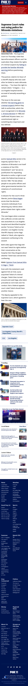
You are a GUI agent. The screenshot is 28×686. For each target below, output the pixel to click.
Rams (14, 507)
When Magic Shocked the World (4, 556)
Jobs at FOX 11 (5, 635)
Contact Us (4, 650)
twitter (11, 667)
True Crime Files (5, 546)
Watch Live (20, 2)
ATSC (2, 646)
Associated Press (14, 33)
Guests (3, 507)
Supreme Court (22, 33)
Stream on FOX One (16, 625)
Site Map (3, 654)
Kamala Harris (16, 590)
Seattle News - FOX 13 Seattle (16, 619)
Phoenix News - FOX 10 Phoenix (17, 616)
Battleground (16, 592)
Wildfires (15, 499)
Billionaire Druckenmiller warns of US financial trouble (9, 462)
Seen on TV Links (5, 515)
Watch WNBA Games (16, 655)
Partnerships (4, 652)
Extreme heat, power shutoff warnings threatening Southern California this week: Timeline (16, 400)
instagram (14, 667)
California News (5, 486)
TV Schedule (4, 631)
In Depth (3, 541)
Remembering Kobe (4, 572)
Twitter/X (3, 592)
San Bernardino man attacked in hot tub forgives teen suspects (17, 391)
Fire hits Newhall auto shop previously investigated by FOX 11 (18, 367)
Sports (15, 505)
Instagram (3, 585)
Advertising (4, 637)
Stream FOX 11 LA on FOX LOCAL (12, 346)
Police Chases (4, 488)
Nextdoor (3, 590)
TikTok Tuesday (5, 518)
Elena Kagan (17, 198)
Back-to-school (5, 513)
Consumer (3, 494)
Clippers (15, 513)
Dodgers (15, 515)
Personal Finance (5, 613)
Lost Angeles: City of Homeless (5, 549)
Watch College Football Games (17, 632)
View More (22, 426)
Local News (5, 426)
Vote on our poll (5, 517)
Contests (3, 626)
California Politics (17, 581)
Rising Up (3, 564)
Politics (3, 498)
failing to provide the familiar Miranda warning (13, 67)
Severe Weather (17, 497)
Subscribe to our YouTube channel (12, 409)
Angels (14, 517)
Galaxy (14, 529)
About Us (4, 624)
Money (3, 607)
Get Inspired (4, 563)
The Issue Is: (4, 539)
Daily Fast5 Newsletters (4, 602)
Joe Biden (15, 587)
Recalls (3, 496)
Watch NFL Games (15, 629)
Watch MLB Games (16, 635)
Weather (16, 482)
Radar (14, 488)
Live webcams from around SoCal (16, 549)
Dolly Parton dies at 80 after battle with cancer (8, 455)
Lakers (14, 511)
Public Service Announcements (5, 643)
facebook (8, 667)
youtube (17, 667)
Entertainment (4, 492)
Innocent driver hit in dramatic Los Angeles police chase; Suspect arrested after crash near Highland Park (9, 444)
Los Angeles (12, 338)
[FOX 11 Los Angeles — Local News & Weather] (5, 2)
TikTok (3, 587)
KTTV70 (3, 575)
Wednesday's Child (4, 543)
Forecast (15, 484)
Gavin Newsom (16, 589)
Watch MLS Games (16, 658)
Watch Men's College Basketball (16, 646)
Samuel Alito (11, 159)
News (3, 482)
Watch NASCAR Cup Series (17, 639)
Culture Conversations (4, 569)
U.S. (3, 338)
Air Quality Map (16, 490)
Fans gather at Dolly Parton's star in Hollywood (9, 469)
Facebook (3, 583)
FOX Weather (16, 501)
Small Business (5, 611)
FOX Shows (4, 633)
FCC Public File (5, 639)
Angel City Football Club (16, 526)
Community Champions (4, 552)
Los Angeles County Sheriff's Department (12, 332)
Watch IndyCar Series (16, 642)
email (20, 667)
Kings (14, 520)
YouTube (3, 589)
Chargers (15, 509)
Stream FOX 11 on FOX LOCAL (16, 540)
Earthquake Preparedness (16, 494)
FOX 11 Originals (5, 537)
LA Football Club (17, 524)
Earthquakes (16, 492)
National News (5, 490)
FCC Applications (5, 641)
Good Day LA (5, 505)
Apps (14, 546)
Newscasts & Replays (16, 543)
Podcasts (3, 599)
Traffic (14, 486)
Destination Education (4, 560)
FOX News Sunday (4, 500)
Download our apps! (4, 597)
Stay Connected (5, 580)
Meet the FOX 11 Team (5, 629)
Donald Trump (16, 585)
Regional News (16, 608)
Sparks (14, 531)
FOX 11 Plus (4, 648)
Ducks (14, 522)
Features (4, 535)
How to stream (5, 594)
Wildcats (15, 518)
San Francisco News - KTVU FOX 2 (16, 612)
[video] (23, 456)
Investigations (4, 566)
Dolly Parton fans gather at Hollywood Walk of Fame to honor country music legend (9, 437)
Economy (3, 609)
